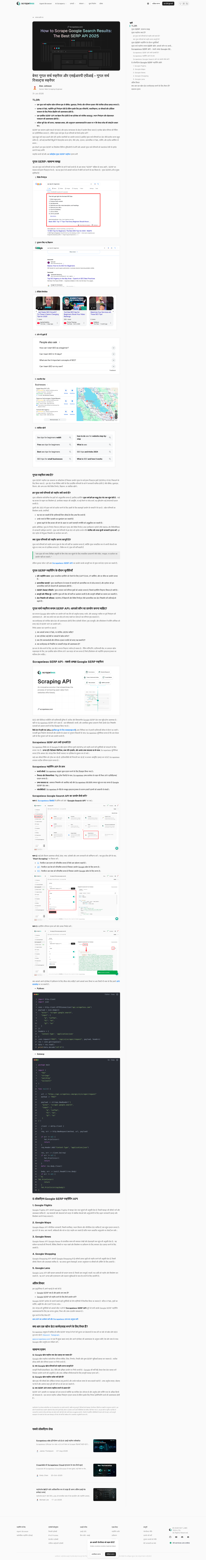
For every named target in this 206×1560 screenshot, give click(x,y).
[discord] (182, 1537)
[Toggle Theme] (180, 3)
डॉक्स (101, 4)
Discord (46, 1335)
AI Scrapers (60, 4)
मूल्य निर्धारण (92, 4)
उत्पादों (72, 4)
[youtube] (176, 1537)
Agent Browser (45, 4)
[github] (170, 1537)
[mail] (188, 1537)
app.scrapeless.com (41, 1339)
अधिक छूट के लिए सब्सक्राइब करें (64, 730)
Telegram (55, 1335)
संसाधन (81, 4)
